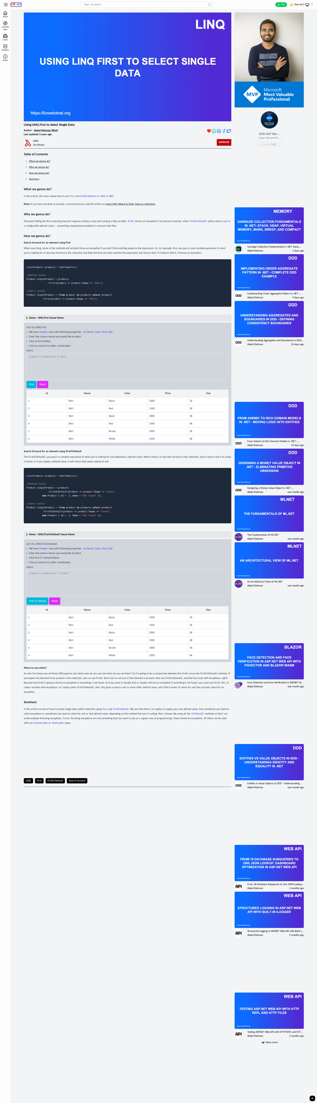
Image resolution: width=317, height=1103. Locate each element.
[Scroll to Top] (312, 1098)
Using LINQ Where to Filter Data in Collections (130, 204)
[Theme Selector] (307, 5)
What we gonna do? (39, 161)
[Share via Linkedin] (218, 131)
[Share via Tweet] (228, 131)
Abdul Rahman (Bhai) (46, 130)
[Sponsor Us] (209, 131)
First (31, 384)
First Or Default (37, 601)
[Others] (312, 4)
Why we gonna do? (39, 167)
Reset (43, 384)
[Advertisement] (128, 752)
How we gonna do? (39, 173)
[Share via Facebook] (223, 131)
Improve (224, 142)
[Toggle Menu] (5, 4)
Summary (34, 179)
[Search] (210, 4)
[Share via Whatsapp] (213, 131)
